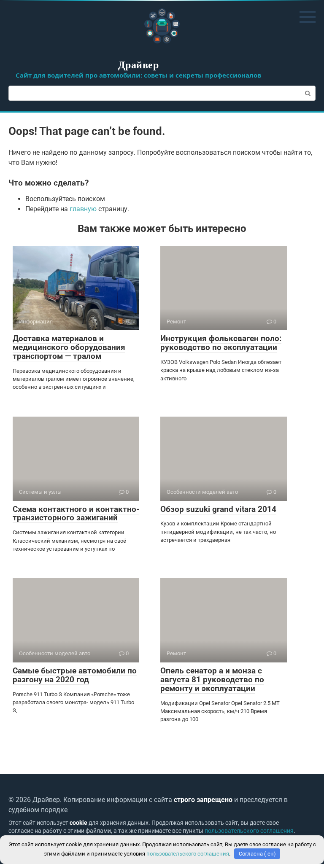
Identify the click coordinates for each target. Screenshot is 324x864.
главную (83, 209)
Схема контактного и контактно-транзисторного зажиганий (76, 513)
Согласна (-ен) (257, 854)
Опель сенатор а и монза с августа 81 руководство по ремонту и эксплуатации (212, 679)
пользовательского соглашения (249, 830)
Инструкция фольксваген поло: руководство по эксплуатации (220, 343)
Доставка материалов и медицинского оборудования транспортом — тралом (69, 347)
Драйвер (138, 64)
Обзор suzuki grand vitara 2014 (218, 509)
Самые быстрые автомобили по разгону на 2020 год (75, 675)
